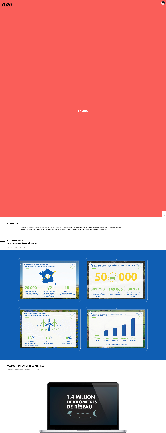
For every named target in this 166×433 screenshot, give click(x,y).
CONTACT (164, 216)
